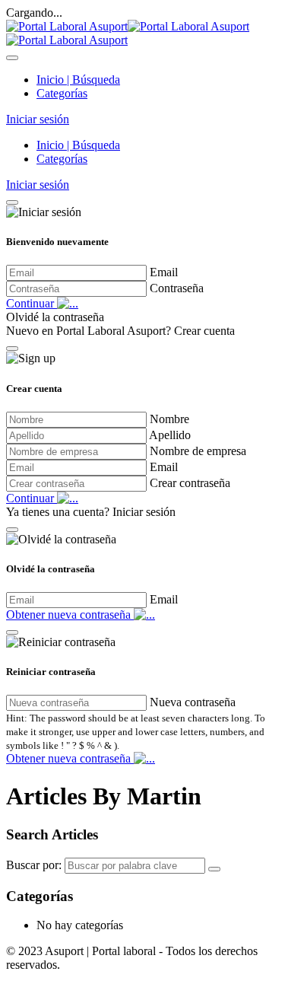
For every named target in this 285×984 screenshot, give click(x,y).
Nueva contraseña (193, 702)
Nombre (169, 418)
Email (164, 272)
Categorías (61, 93)
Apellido (170, 434)
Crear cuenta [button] (204, 330)
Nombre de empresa (198, 450)
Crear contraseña (190, 482)
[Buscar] (214, 869)
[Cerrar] (12, 202)
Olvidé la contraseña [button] (55, 316)
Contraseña (177, 288)
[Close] (12, 58)
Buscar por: (34, 864)
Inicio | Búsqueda (78, 79)
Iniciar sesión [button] (37, 119)
